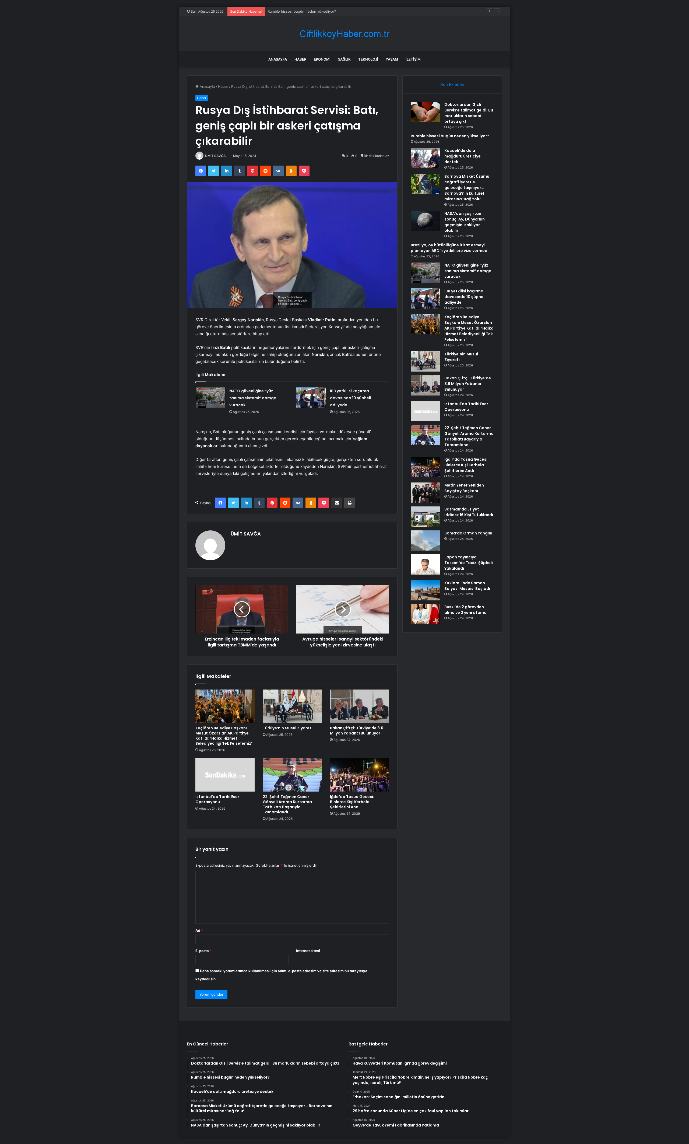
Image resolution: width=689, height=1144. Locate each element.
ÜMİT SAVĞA (215, 156)
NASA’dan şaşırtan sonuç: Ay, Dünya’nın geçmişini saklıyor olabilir (464, 222)
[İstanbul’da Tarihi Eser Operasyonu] (225, 775)
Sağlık (344, 59)
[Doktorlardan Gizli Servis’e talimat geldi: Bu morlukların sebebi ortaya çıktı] (425, 112)
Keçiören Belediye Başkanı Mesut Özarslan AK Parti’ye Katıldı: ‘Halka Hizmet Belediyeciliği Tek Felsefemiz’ (223, 735)
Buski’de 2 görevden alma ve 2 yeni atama (465, 609)
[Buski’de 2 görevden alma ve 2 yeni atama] (425, 614)
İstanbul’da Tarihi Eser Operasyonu (217, 799)
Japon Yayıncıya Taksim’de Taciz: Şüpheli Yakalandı (468, 562)
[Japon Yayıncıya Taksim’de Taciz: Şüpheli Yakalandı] (425, 564)
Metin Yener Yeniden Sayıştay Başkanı (464, 488)
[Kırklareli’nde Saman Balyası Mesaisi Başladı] (425, 590)
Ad (199, 930)
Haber (300, 59)
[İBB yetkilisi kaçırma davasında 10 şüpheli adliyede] (311, 397)
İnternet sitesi (308, 951)
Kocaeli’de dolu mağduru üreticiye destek (302, 11)
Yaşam (392, 59)
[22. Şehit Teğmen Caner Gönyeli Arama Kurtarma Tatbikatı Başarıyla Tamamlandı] (292, 775)
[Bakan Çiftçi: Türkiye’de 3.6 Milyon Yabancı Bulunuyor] (359, 706)
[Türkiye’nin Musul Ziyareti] (292, 706)
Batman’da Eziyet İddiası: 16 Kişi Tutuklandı (468, 511)
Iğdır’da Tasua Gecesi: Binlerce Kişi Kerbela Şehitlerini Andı (352, 802)
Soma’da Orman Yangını (468, 533)
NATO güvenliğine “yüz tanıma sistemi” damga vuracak (252, 398)
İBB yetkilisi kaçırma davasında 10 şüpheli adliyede (350, 398)
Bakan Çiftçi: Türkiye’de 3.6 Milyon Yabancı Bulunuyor (356, 730)
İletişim (413, 59)
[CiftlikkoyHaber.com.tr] (344, 33)
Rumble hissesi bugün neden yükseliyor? (450, 136)
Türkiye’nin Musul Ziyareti (287, 728)
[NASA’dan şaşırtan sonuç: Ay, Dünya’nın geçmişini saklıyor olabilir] (425, 221)
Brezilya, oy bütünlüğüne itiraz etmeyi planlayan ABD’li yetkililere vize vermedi (449, 247)
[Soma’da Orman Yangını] (425, 540)
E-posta (203, 951)
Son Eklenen (452, 84)
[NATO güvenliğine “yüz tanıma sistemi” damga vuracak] (210, 397)
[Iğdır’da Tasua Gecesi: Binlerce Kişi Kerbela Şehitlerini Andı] (359, 775)
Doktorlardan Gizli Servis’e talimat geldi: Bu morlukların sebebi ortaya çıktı (468, 113)
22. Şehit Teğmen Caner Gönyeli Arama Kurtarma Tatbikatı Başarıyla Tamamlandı (287, 804)
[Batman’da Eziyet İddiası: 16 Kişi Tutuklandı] (425, 516)
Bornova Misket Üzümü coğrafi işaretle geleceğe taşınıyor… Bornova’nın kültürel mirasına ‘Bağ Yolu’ (466, 188)
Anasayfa (277, 59)
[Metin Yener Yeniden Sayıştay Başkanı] (425, 492)
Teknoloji (368, 59)
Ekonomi (322, 59)
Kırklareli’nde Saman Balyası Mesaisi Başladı (467, 585)
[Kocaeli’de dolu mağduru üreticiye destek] (425, 158)
